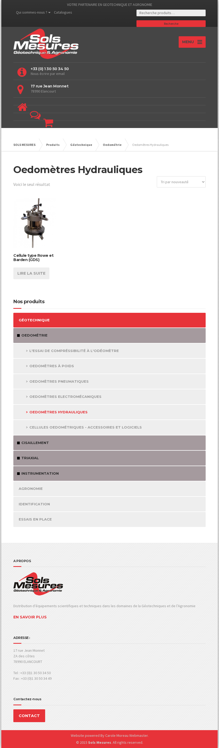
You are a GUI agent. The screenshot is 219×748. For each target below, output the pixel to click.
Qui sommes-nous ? (31, 12)
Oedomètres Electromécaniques (65, 396)
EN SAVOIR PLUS (30, 617)
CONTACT (29, 715)
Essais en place (35, 519)
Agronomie (31, 488)
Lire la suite (31, 273)
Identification (34, 504)
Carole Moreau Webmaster (126, 735)
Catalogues (63, 12)
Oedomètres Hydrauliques (58, 412)
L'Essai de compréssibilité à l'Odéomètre (74, 351)
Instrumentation (40, 473)
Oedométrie (34, 335)
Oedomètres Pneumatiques (59, 381)
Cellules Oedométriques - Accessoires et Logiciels (85, 427)
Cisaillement (35, 443)
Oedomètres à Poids (51, 366)
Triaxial (30, 458)
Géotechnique (34, 320)
